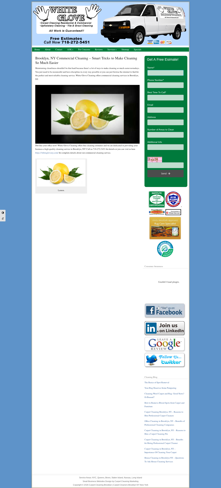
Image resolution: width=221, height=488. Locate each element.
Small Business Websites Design (97, 481)
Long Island (137, 478)
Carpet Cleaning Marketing (126, 481)
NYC (94, 478)
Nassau (127, 478)
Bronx (107, 478)
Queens (100, 478)
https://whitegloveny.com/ (46, 152)
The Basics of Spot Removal (156, 382)
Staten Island (117, 478)
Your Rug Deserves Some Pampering (160, 387)
